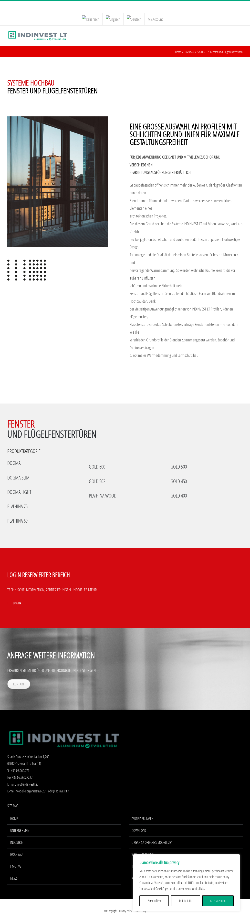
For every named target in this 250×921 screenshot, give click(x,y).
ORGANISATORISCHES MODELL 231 (152, 842)
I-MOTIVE (15, 866)
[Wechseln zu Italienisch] (90, 19)
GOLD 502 (97, 481)
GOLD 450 (178, 481)
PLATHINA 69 (17, 520)
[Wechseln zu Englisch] (113, 19)
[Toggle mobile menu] (241, 35)
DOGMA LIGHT (19, 492)
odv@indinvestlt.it (58, 791)
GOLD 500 (178, 466)
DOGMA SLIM (18, 477)
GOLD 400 (178, 495)
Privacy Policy (125, 911)
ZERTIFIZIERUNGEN (143, 818)
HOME (14, 818)
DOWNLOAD (139, 830)
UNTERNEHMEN (19, 830)
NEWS (14, 878)
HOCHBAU (16, 854)
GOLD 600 (97, 466)
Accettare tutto (218, 900)
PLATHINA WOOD (102, 495)
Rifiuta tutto (185, 900)
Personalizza (154, 900)
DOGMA (14, 463)
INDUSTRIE (16, 842)
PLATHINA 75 (17, 506)
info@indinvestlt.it (27, 784)
